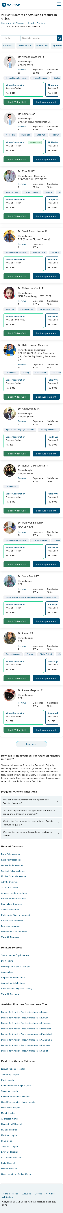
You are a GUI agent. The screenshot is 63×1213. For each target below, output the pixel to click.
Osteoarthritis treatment (12, 865)
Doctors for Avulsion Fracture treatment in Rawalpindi (26, 1029)
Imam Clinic (6, 1141)
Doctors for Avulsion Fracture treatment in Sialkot (24, 1051)
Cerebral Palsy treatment (13, 871)
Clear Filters (8, 46)
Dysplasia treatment (10, 926)
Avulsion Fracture (36, 23)
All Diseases (18, 23)
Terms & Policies (10, 1194)
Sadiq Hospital (8, 1163)
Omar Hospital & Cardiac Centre (16, 1174)
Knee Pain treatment (10, 860)
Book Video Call (17, 102)
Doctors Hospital (9, 1168)
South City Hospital (10, 1074)
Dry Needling (7, 961)
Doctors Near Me (25, 46)
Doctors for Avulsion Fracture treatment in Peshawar (26, 1045)
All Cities (50, 1194)
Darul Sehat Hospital (11, 1108)
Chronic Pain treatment (12, 921)
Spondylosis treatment (11, 904)
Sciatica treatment (10, 887)
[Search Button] (59, 38)
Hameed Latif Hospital (11, 1124)
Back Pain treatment (10, 854)
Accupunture (7, 972)
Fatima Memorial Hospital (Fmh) (16, 1085)
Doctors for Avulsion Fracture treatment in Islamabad (26, 1023)
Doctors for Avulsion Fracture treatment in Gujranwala (26, 1040)
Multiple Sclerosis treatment (14, 876)
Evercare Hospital (9, 1152)
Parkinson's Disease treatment (15, 915)
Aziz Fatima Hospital (11, 1157)
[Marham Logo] (11, 6)
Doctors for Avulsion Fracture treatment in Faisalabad (26, 1034)
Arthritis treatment (9, 882)
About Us (26, 1194)
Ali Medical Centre (10, 1119)
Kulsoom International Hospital (15, 1096)
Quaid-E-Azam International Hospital (18, 1102)
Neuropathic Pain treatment (14, 932)
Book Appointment (46, 102)
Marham (5, 23)
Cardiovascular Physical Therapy (16, 988)
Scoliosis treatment (10, 909)
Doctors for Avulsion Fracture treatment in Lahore (24, 1012)
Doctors (38, 1194)
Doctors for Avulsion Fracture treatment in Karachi (25, 1018)
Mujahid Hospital (9, 1130)
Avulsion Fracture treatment (14, 893)
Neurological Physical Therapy (15, 966)
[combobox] (10, 38)
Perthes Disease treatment (13, 898)
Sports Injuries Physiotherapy (15, 955)
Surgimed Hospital (10, 1146)
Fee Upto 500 (42, 46)
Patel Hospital (7, 1080)
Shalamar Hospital (10, 1091)
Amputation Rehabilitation (13, 977)
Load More (31, 744)
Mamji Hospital (8, 1113)
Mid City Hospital (9, 1135)
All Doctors (7, 1197)
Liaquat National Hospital (13, 1069)
